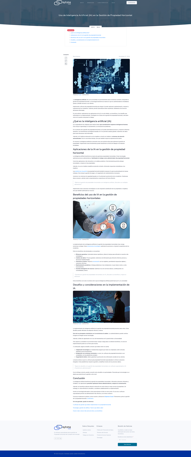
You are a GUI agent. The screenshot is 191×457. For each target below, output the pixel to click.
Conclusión (73, 42)
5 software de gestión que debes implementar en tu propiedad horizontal (92, 405)
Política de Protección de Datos (105, 430)
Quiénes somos (87, 430)
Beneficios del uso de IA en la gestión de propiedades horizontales (88, 37)
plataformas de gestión (81, 171)
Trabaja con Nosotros (88, 435)
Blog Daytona (76, 56)
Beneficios (90, 2)
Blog (113, 2)
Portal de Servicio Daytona (104, 435)
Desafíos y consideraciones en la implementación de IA (85, 40)
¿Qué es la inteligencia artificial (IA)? (80, 33)
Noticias (85, 432)
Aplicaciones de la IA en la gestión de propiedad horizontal (86, 35)
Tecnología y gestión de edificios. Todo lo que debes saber (88, 408)
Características (103, 2)
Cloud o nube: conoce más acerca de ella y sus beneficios (87, 411)
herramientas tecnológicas (94, 246)
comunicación (96, 261)
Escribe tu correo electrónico (125, 437)
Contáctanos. (90, 398)
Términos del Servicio (102, 432)
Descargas (99, 437)
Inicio (82, 2)
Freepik (80, 94)
